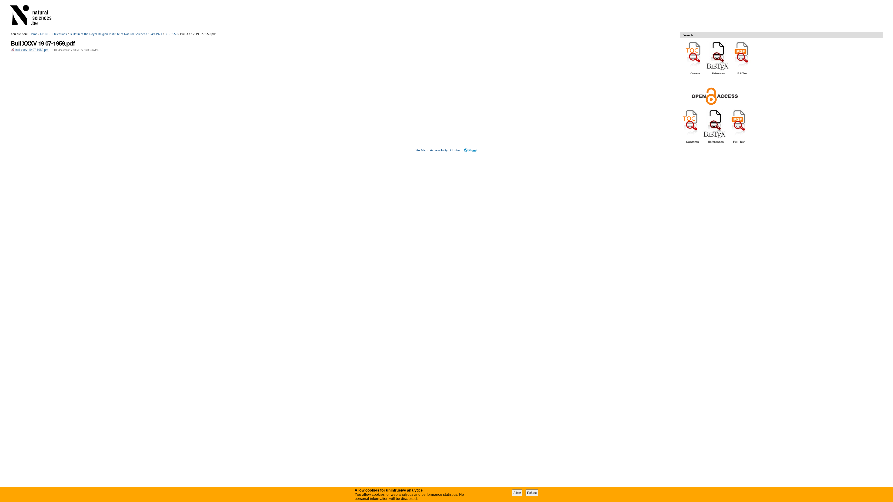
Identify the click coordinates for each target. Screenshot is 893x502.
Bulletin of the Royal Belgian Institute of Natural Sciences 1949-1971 (116, 34)
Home (33, 34)
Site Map (420, 150)
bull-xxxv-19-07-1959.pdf (31, 50)
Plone (470, 150)
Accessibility (439, 150)
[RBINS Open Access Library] (33, 16)
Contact (456, 150)
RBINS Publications (53, 34)
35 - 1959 (171, 34)
